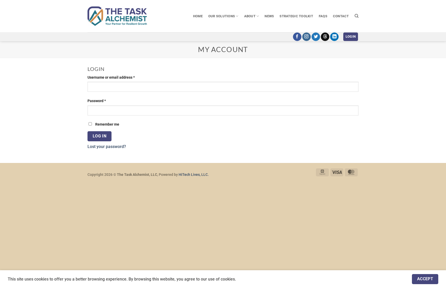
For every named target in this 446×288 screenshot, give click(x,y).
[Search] (357, 16)
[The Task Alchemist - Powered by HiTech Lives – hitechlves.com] (117, 16)
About (250, 16)
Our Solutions (221, 16)
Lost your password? (106, 146)
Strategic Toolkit (296, 16)
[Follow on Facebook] (297, 36)
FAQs (323, 16)
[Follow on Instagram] (306, 36)
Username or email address (118, 77)
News (269, 16)
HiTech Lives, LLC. (194, 174)
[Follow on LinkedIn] (334, 36)
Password (104, 100)
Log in (100, 136)
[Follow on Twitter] (316, 36)
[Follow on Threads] (325, 36)
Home (198, 16)
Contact (341, 16)
